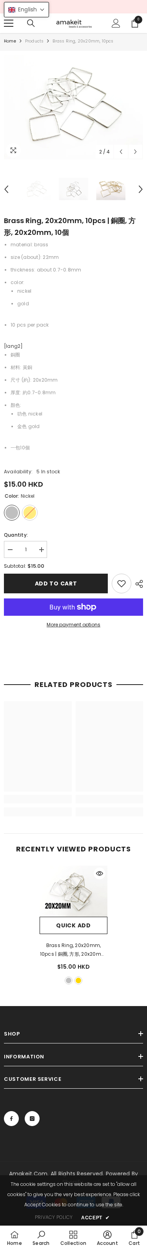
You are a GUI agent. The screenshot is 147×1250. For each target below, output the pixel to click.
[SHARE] (137, 583)
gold (78, 980)
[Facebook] (11, 1118)
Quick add (73, 925)
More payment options (73, 624)
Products (34, 41)
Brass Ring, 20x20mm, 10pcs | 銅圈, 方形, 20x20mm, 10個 (73, 950)
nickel (69, 980)
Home (10, 41)
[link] (121, 583)
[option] (73, 107)
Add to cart (56, 583)
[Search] (31, 23)
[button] (121, 152)
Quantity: (16, 535)
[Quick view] (99, 873)
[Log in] (116, 23)
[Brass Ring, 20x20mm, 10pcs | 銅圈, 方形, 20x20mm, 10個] (73, 891)
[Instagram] (32, 1118)
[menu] (8, 23)
